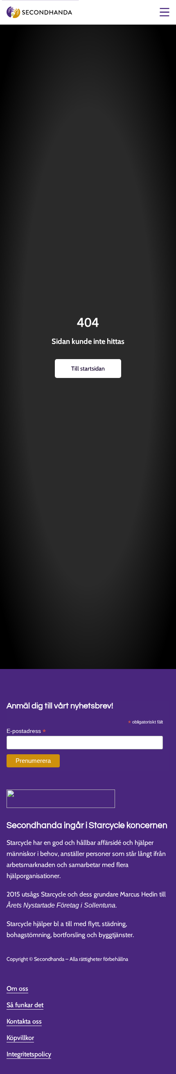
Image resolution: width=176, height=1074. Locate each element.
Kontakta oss (24, 1021)
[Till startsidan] (39, 12)
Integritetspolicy (29, 1054)
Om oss (17, 988)
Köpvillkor (20, 1038)
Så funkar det (25, 1005)
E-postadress (26, 731)
